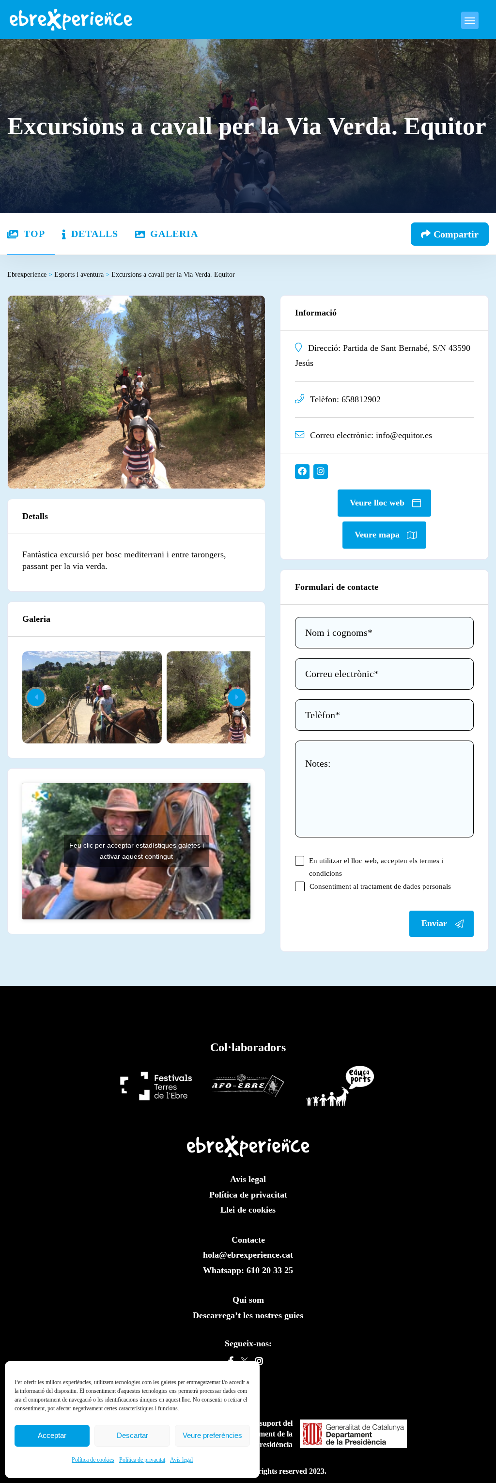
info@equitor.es (404, 435)
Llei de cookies (248, 1210)
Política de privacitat (142, 1459)
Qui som (248, 1300)
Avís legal (181, 1459)
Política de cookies (93, 1459)
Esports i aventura (81, 274)
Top (34, 233)
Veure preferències (212, 1435)
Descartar (132, 1435)
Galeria (174, 233)
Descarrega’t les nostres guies (248, 1315)
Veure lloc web (377, 502)
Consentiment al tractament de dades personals (380, 886)
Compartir (456, 234)
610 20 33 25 (270, 1270)
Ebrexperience (29, 274)
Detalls (94, 233)
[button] (237, 697)
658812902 (361, 399)
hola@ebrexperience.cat (248, 1255)
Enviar (434, 923)
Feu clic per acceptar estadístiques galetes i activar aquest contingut (136, 850)
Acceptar (52, 1435)
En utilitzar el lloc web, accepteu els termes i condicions (376, 867)
